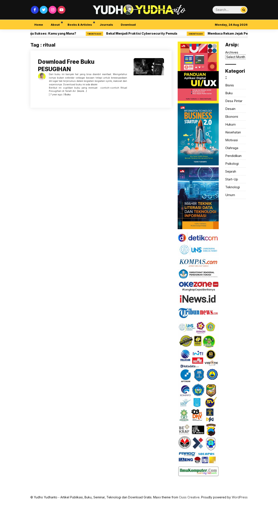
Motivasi (231, 140)
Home (38, 24)
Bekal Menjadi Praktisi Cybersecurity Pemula (132, 33)
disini (94, 84)
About (55, 24)
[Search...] (244, 10)
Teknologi (232, 187)
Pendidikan (233, 156)
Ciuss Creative (189, 497)
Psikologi (232, 163)
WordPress (240, 497)
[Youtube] (61, 10)
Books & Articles (80, 24)
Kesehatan (233, 132)
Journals (106, 24)
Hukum (230, 124)
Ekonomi (231, 116)
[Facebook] (35, 10)
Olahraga (231, 148)
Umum (230, 195)
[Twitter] (44, 10)
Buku (68, 94)
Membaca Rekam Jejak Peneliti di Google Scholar (237, 33)
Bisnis (229, 85)
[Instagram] (52, 10)
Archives (231, 52)
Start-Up (231, 179)
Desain (230, 109)
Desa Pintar (233, 101)
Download (128, 24)
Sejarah (230, 171)
